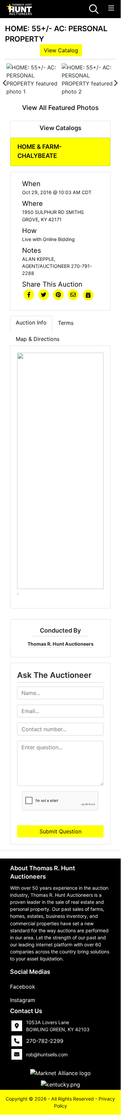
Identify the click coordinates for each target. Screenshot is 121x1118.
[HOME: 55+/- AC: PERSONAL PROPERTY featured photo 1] (32, 83)
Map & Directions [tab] (37, 339)
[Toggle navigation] (111, 8)
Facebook (22, 986)
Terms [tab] (65, 322)
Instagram (22, 1000)
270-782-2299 (44, 1041)
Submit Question (60, 831)
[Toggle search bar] (94, 9)
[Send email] (73, 295)
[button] (29, 295)
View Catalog (61, 50)
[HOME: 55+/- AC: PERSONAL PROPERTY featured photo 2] (88, 83)
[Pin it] (58, 295)
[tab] (31, 324)
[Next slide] (115, 83)
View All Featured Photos (60, 108)
